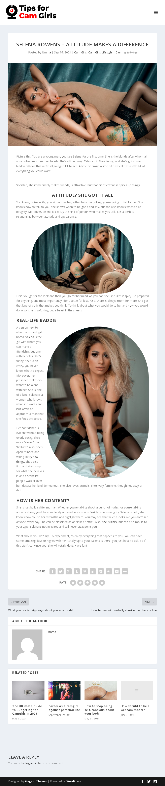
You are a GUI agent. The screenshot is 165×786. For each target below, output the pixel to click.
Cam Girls (80, 52)
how (131, 305)
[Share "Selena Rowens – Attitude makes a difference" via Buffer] (101, 571)
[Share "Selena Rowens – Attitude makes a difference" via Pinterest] (85, 571)
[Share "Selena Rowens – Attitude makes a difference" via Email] (117, 571)
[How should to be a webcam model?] (137, 690)
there (107, 541)
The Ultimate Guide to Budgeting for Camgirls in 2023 (27, 709)
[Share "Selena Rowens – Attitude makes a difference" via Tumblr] (77, 571)
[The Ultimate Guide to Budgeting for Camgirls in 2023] (28, 690)
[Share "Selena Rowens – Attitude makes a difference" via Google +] (69, 571)
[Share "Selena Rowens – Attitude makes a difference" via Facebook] (52, 571)
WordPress (73, 781)
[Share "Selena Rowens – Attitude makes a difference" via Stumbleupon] (109, 571)
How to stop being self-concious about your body (100, 709)
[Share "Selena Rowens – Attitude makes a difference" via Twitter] (61, 571)
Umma (46, 52)
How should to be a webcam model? (135, 708)
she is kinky (109, 522)
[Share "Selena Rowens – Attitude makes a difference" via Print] (125, 571)
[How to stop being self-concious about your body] (101, 690)
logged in (31, 763)
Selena (29, 337)
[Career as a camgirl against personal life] (64, 690)
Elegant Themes (36, 781)
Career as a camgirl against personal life (64, 708)
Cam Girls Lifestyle (100, 52)
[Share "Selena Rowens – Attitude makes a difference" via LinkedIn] (93, 571)
